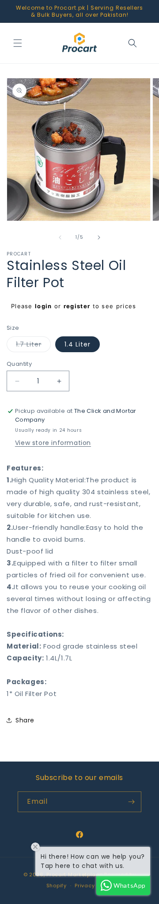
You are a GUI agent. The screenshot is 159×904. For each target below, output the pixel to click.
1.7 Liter (33, 345)
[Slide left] (60, 237)
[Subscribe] (131, 801)
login (43, 306)
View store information (53, 442)
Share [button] (24, 720)
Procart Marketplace (74, 874)
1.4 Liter (77, 344)
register (77, 306)
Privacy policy (94, 885)
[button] (17, 43)
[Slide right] (99, 237)
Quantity (19, 364)
